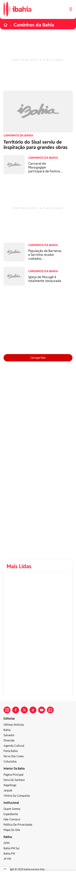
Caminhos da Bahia (34, 25)
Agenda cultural (14, 746)
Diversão (9, 740)
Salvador (9, 735)
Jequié (8, 790)
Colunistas (10, 761)
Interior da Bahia (14, 768)
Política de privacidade (18, 825)
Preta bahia (11, 751)
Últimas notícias (14, 725)
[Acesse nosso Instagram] (7, 710)
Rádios (8, 837)
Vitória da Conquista (17, 796)
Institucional (11, 803)
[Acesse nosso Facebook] (15, 710)
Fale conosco (12, 819)
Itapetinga (10, 785)
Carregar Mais (38, 357)
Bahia (7, 730)
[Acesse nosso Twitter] (24, 710)
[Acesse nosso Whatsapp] (50, 710)
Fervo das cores (14, 756)
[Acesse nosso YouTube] (41, 710)
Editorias (9, 718)
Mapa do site (12, 830)
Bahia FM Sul (11, 848)
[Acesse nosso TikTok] (33, 710)
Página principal (13, 775)
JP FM (7, 859)
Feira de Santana (14, 780)
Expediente (11, 814)
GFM (6, 843)
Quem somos (12, 809)
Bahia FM (9, 853)
